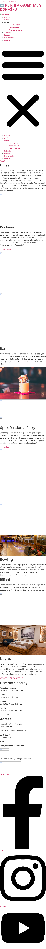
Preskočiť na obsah (8, 1)
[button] (23, 87)
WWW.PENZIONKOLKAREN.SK (12, 678)
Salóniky (7, 32)
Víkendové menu (15, 30)
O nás (6, 20)
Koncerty (8, 35)
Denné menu (14, 27)
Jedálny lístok (14, 25)
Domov (7, 17)
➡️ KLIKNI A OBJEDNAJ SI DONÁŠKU (21, 7)
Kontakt (7, 40)
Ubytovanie (9, 38)
